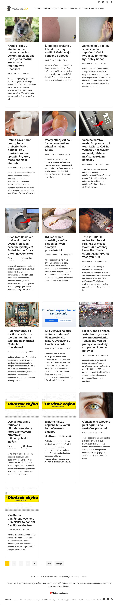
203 (49, 564)
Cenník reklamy (48, 600)
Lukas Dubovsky (14, 530)
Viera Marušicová (51, 255)
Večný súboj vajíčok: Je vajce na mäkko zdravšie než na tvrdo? (58, 144)
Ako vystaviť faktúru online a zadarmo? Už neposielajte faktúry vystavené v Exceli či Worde (58, 337)
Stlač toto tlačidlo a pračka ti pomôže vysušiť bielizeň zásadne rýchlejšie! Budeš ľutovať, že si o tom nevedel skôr (21, 245)
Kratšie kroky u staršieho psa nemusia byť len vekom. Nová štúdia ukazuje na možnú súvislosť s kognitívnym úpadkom (21, 57)
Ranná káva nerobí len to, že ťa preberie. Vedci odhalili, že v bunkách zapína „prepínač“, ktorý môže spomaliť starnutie (20, 151)
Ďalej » (59, 564)
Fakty (91, 8)
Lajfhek (55, 8)
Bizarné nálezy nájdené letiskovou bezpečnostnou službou (57, 426)
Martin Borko (12, 73)
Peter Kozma (87, 433)
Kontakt (8, 600)
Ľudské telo (64, 8)
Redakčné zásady (32, 600)
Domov (38, 8)
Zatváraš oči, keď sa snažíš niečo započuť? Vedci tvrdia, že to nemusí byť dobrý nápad (95, 52)
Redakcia (18, 600)
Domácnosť (46, 8)
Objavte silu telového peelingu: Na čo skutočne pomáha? (96, 425)
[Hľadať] (111, 2)
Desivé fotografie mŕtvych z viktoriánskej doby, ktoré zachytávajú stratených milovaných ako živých (20, 431)
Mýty (102, 8)
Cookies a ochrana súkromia (91, 600)
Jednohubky (83, 8)
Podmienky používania (67, 600)
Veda (97, 8)
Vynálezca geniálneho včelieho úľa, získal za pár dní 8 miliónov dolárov (21, 520)
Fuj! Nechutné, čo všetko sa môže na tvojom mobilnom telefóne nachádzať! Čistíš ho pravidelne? (21, 339)
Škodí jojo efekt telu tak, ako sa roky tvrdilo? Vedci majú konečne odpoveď (58, 50)
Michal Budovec (50, 436)
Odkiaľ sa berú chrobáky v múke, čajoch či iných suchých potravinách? (56, 243)
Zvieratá (73, 8)
